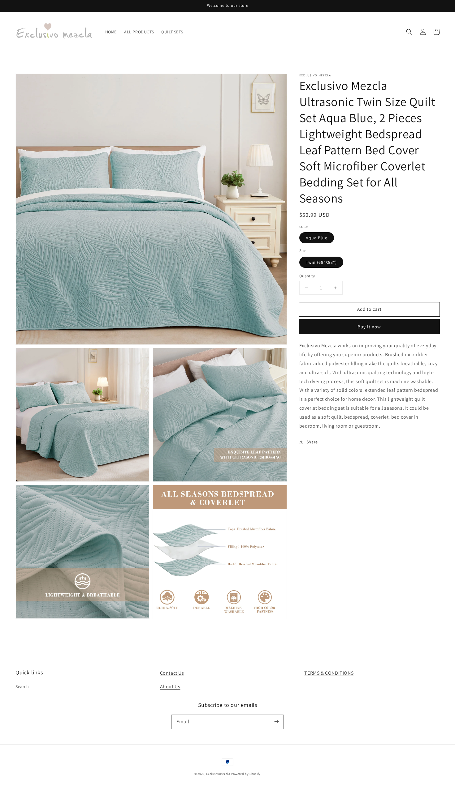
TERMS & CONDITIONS (328, 673)
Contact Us (172, 673)
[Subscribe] (276, 721)
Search (22, 686)
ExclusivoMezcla (218, 774)
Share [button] (312, 442)
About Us (170, 686)
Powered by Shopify (246, 774)
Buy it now (369, 327)
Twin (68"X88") (321, 262)
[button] (409, 32)
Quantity (307, 276)
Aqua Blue (316, 238)
